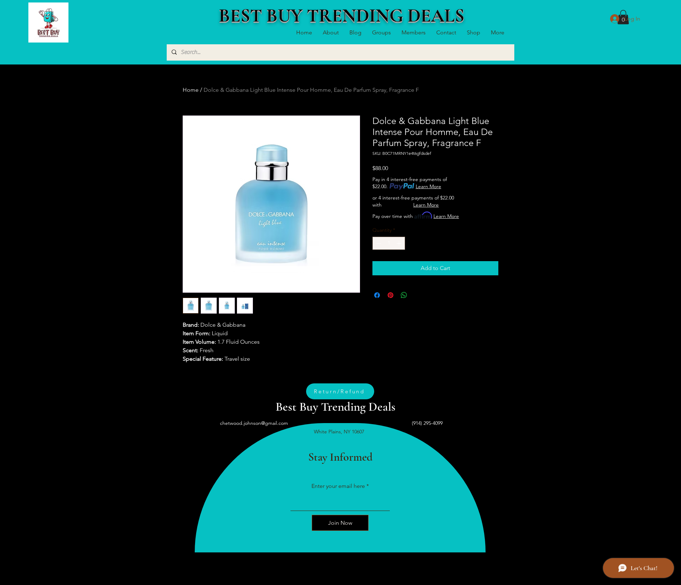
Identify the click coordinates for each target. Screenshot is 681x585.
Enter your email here (338, 486)
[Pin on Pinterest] (390, 295)
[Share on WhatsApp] (404, 295)
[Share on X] (417, 295)
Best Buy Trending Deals (335, 406)
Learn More (428, 186)
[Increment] (399, 243)
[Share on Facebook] (377, 295)
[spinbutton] (388, 243)
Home (191, 89)
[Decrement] (377, 243)
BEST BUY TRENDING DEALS (341, 15)
